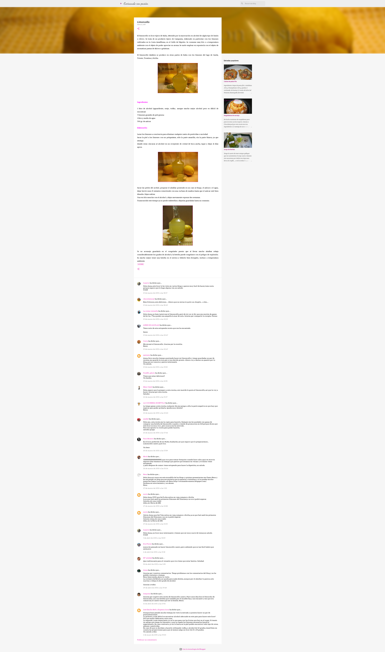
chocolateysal (149, 299)
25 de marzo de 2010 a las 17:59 (155, 451)
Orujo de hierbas (229, 149)
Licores (140, 264)
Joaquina (146, 594)
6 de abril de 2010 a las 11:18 (154, 552)
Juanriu (146, 283)
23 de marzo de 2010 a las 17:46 (155, 433)
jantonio (146, 355)
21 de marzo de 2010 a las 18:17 (155, 293)
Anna (145, 570)
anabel (146, 419)
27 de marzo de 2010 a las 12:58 (155, 506)
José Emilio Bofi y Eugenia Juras (156, 610)
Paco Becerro (148, 439)
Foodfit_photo (149, 373)
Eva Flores (147, 544)
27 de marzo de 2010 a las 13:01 (155, 524)
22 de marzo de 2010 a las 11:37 (155, 397)
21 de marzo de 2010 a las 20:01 (155, 319)
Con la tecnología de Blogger (194, 649)
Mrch (145, 456)
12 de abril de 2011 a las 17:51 (154, 604)
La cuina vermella (150, 311)
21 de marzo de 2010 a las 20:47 (155, 335)
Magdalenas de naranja (231, 115)
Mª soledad (147, 558)
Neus (145, 474)
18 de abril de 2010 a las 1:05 (154, 564)
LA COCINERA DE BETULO (154, 403)
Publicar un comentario (147, 640)
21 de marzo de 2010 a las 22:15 (155, 381)
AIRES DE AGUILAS (151, 325)
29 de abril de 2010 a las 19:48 (155, 588)
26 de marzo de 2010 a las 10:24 (155, 468)
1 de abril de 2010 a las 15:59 (154, 538)
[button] (138, 28)
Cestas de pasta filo (230, 81)
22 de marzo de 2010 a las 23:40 (155, 413)
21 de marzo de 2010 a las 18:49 (155, 305)
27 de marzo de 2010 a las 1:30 (155, 488)
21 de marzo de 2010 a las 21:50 (155, 367)
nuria (145, 494)
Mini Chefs (147, 387)
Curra (145, 341)
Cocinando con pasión (136, 3)
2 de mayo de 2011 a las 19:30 (154, 635)
